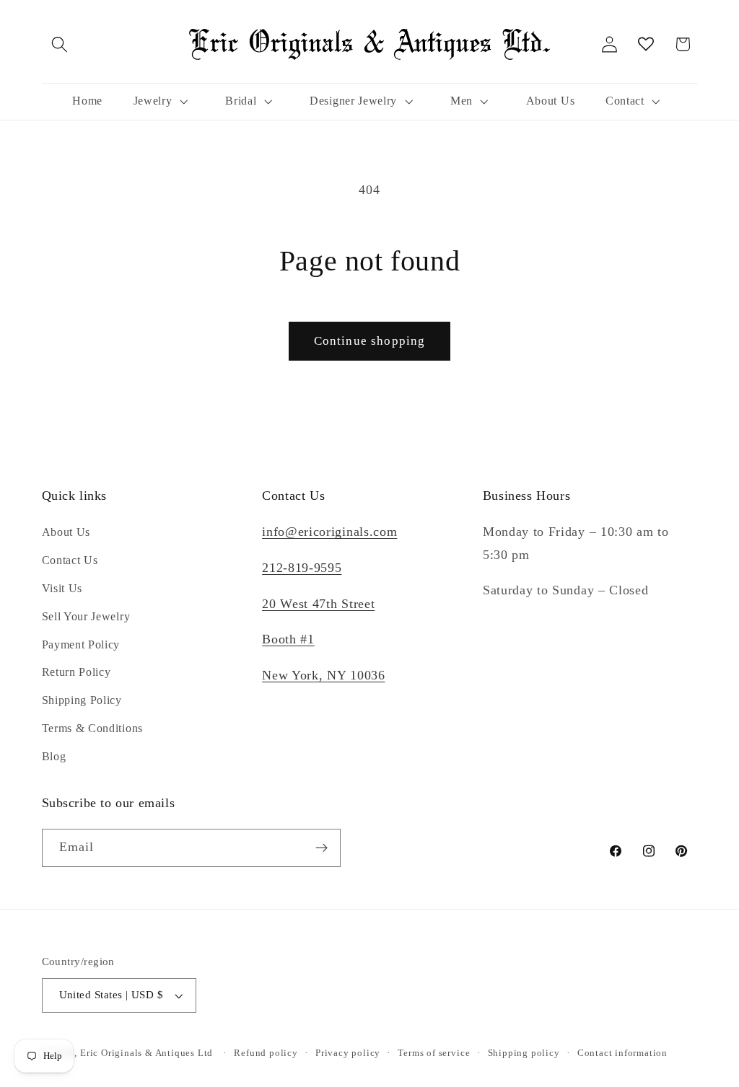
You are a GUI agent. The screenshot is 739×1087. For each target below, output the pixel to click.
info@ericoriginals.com (329, 531)
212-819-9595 (301, 567)
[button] (60, 44)
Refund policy (265, 1053)
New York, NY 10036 (323, 675)
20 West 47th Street (318, 604)
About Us (66, 532)
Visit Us (62, 588)
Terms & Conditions (92, 728)
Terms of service (434, 1053)
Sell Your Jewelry (86, 616)
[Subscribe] (321, 848)
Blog (54, 756)
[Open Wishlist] (646, 44)
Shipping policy (524, 1053)
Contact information (622, 1053)
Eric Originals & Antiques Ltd (146, 1053)
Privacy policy (347, 1053)
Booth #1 (288, 639)
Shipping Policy (82, 700)
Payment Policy (81, 644)
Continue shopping (370, 341)
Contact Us (70, 560)
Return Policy (76, 672)
